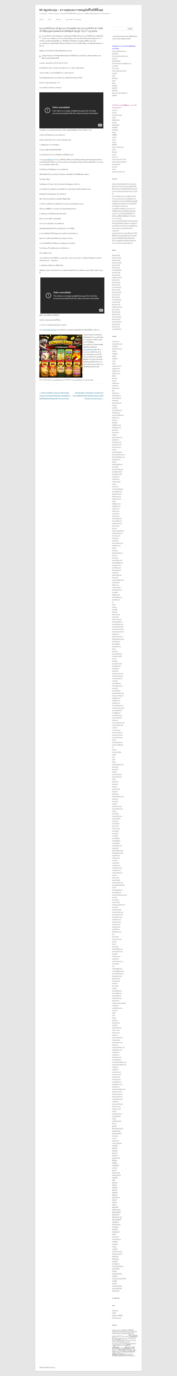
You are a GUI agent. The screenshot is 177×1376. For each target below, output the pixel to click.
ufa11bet (114, 1010)
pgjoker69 (115, 769)
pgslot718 (115, 784)
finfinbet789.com (117, 533)
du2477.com (116, 509)
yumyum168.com (117, 1104)
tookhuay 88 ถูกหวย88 (119, 1003)
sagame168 (115, 877)
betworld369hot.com (118, 454)
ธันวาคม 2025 (116, 275)
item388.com (116, 600)
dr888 (114, 501)
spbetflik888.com (117, 949)
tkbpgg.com (115, 1000)
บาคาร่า (114, 137)
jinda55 (123, 1333)
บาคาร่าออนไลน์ (117, 1143)
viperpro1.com (116, 1072)
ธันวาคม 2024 (116, 304)
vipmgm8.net (116, 1077)
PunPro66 (115, 821)
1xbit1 (114, 363)
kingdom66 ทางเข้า (118, 627)
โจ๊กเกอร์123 (115, 1291)
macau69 (115, 681)
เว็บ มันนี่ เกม (116, 1264)
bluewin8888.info (117, 464)
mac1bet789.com (117, 678)
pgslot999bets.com (118, 796)
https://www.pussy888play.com (121, 63)
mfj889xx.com (116, 698)
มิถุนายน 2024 (116, 319)
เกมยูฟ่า (114, 1246)
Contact (58, 19)
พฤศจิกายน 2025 (117, 277)
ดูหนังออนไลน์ (116, 61)
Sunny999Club (48, 160)
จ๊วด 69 (114, 1123)
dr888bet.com (116, 504)
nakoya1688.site (117, 718)
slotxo (114, 140)
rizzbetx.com (116, 858)
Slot (113, 934)
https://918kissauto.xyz (119, 51)
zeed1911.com (116, 1106)
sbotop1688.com (117, 890)
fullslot (114, 548)
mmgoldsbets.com (117, 705)
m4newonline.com (117, 673)
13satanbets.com (117, 344)
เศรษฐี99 (114, 1281)
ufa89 (113, 1013)
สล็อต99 (114, 1200)
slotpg (114, 142)
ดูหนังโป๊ (114, 144)
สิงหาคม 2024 (116, 314)
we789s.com (116, 1087)
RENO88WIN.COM (117, 850)
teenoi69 (114, 983)
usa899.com (115, 1052)
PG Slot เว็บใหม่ (116, 752)
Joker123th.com (117, 619)
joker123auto (116, 614)
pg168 (114, 754)
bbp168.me (115, 432)
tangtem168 (115, 981)
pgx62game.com (117, 806)
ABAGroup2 (115, 393)
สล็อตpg (114, 1202)
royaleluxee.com (117, 868)
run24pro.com (116, 870)
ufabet (114, 1018)
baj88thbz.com (116, 425)
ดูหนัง (113, 83)
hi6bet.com (115, 585)
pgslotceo (115, 799)
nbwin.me (115, 720)
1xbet (114, 361)
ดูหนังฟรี (114, 85)
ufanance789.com (117, 1037)
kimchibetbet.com (117, 624)
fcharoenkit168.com (118, 531)
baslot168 (115, 430)
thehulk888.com (117, 991)
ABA (113, 390)
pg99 (113, 76)
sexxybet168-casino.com (119, 895)
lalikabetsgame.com (118, 639)
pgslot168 (115, 782)
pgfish (114, 762)
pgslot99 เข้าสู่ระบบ (123, 1338)
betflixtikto (115, 440)
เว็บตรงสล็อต (115, 1269)
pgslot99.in (115, 794)
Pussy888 (115, 836)
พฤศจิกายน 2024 (117, 307)
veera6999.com (116, 1060)
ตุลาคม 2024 (115, 309)
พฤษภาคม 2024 (116, 322)
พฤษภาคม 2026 (116, 263)
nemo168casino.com (118, 723)
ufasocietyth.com (117, 1042)
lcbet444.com (116, 641)
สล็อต (113, 1180)
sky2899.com (116, 929)
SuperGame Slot (117, 976)
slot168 (114, 112)
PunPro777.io (116, 828)
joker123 (114, 58)
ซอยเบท (114, 1126)
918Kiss (114, 381)
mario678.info (116, 691)
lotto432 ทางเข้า (117, 656)
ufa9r (113, 1015)
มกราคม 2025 (116, 302)
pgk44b (114, 772)
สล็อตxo (114, 1205)
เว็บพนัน (114, 1271)
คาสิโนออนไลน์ (116, 1121)
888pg (114, 376)
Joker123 (114, 612)
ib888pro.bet (116, 595)
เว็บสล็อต (114, 1276)
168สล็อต (114, 354)
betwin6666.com (117, 452)
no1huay (114, 727)
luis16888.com (116, 666)
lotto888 (114, 661)
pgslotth (114, 804)
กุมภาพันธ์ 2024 (116, 329)
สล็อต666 (114, 1187)
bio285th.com (116, 459)
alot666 (114, 405)
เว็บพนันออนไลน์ (117, 1274)
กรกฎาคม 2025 (116, 287)
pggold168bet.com (117, 764)
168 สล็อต (115, 346)
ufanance (115, 1035)
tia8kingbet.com (117, 998)
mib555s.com (116, 703)
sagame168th (116, 880)
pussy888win (116, 843)
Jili (112, 602)
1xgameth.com (116, 366)
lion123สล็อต (116, 644)
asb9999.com (116, 413)
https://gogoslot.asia (118, 171)
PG (113, 747)
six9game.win (116, 924)
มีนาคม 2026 (116, 267)
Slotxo (114, 944)
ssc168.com (115, 959)
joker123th (115, 617)
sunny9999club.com (118, 971)
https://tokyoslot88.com (119, 162)
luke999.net (115, 668)
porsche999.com (117, 816)
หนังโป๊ (114, 1234)
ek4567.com (115, 511)
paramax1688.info (117, 745)
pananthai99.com (117, 742)
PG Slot (114, 750)
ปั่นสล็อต (114, 1148)
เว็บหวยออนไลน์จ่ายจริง (119, 1278)
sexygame (115, 907)
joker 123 (115, 157)
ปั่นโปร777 (115, 1155)
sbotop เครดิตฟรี (131, 1340)
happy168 (115, 577)
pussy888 (115, 66)
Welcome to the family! (73, 19)
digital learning (116, 496)
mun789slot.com (117, 715)
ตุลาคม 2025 (115, 280)
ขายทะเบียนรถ (116, 1116)
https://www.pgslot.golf (119, 71)
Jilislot (114, 604)
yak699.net (115, 1101)
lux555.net (115, 671)
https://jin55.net (117, 115)
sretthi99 (114, 954)
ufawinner (115, 1045)
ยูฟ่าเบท (114, 1170)
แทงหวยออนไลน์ (117, 1288)
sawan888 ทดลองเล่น (118, 885)
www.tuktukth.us (117, 1094)
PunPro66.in (116, 823)
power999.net (116, 818)
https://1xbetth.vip (118, 147)
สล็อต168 (114, 90)
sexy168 (114, 897)
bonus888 (115, 467)
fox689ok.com (116, 545)
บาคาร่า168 (115, 68)
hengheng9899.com (118, 580)
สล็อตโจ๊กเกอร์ (116, 1224)
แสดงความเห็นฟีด (117, 1315)
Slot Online (115, 937)
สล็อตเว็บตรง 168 (117, 1217)
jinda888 (114, 609)
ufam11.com (116, 1030)
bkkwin (114, 462)
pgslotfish (115, 801)
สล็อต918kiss (116, 1197)
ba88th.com (115, 417)
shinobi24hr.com (117, 917)
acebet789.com (116, 398)
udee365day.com (117, 1008)
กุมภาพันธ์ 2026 (116, 270)
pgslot (114, 132)
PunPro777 (115, 826)
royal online (115, 863)
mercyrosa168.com (118, 695)
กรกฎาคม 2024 (116, 317)
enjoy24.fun (115, 513)
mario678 (115, 688)
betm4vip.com (116, 447)
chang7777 (115, 486)
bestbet (114, 435)
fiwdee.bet (115, 538)
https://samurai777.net (119, 159)
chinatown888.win (117, 489)
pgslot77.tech (116, 789)
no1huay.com (116, 730)
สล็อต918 (114, 1195)
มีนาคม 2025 (116, 297)
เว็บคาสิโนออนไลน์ (117, 1266)
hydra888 (115, 592)
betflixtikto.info (116, 442)
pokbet (114, 811)
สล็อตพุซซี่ (115, 1207)
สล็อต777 (114, 1190)
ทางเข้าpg (115, 1136)
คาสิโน (114, 1119)
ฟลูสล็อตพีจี (115, 1165)
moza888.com (116, 713)
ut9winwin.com (116, 1057)
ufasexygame (116, 1040)
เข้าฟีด (114, 1313)
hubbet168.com (117, 590)
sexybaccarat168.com (118, 905)
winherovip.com (117, 1091)
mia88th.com (116, 700)
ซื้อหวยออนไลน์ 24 (117, 1128)
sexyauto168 (116, 902)
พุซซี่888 (114, 135)
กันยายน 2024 (116, 312)
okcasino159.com (117, 732)
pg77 (113, 757)
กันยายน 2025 (116, 282)
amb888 (114, 408)
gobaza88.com (116, 570)
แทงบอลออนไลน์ (117, 1286)
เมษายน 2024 (116, 324)
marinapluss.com (117, 686)
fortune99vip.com (117, 543)
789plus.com (116, 368)
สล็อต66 (114, 95)
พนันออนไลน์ (116, 1158)
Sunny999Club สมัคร (50, 330)
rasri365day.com (117, 846)
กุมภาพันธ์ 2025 (116, 299)
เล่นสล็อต (114, 1261)
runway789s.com (117, 873)
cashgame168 (116, 481)
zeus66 (114, 1111)
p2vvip (114, 740)
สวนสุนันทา (115, 1227)
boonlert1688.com (117, 469)
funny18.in (115, 558)
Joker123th (116, 1336)
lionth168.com (116, 646)
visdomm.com (116, 1079)
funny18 (114, 555)
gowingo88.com (117, 575)
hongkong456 (116, 587)
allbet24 (114, 152)
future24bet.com (117, 560)
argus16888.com (117, 410)
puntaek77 (115, 833)
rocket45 (114, 860)
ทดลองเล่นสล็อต (116, 1133)
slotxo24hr (115, 946)
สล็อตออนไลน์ (116, 1210)
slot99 (114, 117)
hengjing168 (115, 582)
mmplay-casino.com (118, 708)
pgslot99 (114, 791)
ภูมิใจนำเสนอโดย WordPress (47, 1367)
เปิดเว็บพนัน (115, 1259)
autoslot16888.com (118, 415)
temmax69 (115, 986)
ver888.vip (115, 1067)
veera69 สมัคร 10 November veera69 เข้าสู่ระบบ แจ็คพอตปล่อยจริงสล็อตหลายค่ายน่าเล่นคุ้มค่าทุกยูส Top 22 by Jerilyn (88, 395)
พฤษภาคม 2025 (116, 292)
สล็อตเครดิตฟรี (116, 1212)
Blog (49, 19)
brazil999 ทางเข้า (117, 472)
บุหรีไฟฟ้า (115, 1146)
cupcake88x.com (117, 491)
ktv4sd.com (115, 634)
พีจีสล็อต (114, 1160)
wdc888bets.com (117, 1084)
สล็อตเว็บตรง (115, 120)
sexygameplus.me (117, 912)
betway (114, 449)
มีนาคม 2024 (116, 326)
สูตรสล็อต (115, 1229)
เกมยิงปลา (115, 1244)
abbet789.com (116, 395)
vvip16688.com (116, 1082)
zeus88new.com (117, 1114)
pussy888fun (116, 838)
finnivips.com (116, 536)
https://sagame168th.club (120, 56)
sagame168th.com (117, 882)
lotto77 (114, 659)
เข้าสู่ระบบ (115, 1310)
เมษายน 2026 (116, 265)
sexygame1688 (116, 909)
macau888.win (116, 683)
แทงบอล (114, 1283)
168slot (114, 351)
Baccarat (114, 420)
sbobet (114, 887)
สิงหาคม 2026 (116, 255)
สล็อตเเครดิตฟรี (116, 1219)
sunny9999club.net (57, 380)
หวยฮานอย (115, 1237)
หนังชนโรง (115, 53)
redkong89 (115, 848)
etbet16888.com (117, 518)
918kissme (115, 386)
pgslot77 (114, 73)
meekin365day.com (118, 693)
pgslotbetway (116, 164)
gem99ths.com (116, 565)
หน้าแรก (41, 19)
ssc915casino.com (117, 961)
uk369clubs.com (117, 1050)
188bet (114, 356)
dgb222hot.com (117, 494)
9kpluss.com (116, 388)
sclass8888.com (116, 892)
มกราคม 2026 (116, 272)
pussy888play (116, 841)
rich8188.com (116, 855)
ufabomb (115, 1020)
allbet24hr (115, 400)
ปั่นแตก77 (115, 1153)
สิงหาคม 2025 (116, 285)
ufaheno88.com (117, 1028)
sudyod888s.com (117, 969)
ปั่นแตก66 (115, 1151)
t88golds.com (116, 978)
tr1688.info (115, 1005)
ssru (113, 966)
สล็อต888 (114, 127)
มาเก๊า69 (114, 1168)
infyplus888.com (117, 597)
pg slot (114, 154)
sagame (114, 875)
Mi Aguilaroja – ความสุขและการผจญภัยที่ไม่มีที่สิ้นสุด (71, 10)
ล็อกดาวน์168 (116, 1173)
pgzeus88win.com (117, 809)
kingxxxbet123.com (118, 629)
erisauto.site (116, 516)
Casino (114, 484)
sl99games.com (116, 932)
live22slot (115, 651)
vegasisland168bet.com (119, 1062)
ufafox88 (114, 1025)
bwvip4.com (115, 477)
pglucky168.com (117, 774)
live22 (114, 80)
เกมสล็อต (114, 1249)
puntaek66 (115, 831)
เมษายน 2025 (116, 294)
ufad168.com (116, 1023)
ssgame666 (115, 964)
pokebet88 (115, 814)
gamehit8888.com (117, 563)
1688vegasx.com (117, 349)
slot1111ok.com (117, 939)
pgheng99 (115, 767)
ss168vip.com (116, 956)
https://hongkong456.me (119, 93)
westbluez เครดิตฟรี (117, 1343)
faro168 (114, 528)
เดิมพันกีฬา (115, 1256)
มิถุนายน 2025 (116, 290)
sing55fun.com (116, 919)
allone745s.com (116, 403)
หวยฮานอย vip (116, 1239)
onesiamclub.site (117, 737)
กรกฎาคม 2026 (116, 258)
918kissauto (115, 383)
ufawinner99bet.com (118, 1047)
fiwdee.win (115, 540)
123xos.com (115, 341)
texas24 (114, 988)
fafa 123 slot (115, 526)
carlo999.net (116, 479)
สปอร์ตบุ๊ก (115, 1178)
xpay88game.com (117, 1099)
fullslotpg (115, 78)
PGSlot (114, 779)
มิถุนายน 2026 (116, 260)
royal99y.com (116, 865)
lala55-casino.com (117, 636)
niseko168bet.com (117, 725)
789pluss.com (116, 373)
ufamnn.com (116, 1032)
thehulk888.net (116, 993)
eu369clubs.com (117, 523)
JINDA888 (115, 130)
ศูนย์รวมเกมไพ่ (116, 1175)
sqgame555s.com (117, 951)
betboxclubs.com (117, 437)
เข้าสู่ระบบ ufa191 (117, 1251)
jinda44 (114, 122)
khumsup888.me (117, 622)
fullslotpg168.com (117, 553)
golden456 (115, 572)
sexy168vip (115, 900)
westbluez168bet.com (118, 1089)
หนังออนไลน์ (116, 1232)
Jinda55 (114, 607)
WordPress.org (116, 1318)
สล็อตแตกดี (115, 1222)
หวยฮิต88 (115, 1242)
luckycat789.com (117, 663)
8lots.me (114, 378)
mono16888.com (117, 710)
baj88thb (114, 422)
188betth (115, 358)
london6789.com (117, 654)
